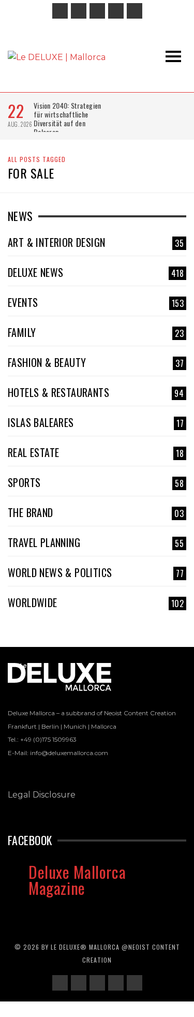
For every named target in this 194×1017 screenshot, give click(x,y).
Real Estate (96, 452)
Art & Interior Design (96, 242)
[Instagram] (78, 11)
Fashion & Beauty (96, 362)
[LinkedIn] (97, 11)
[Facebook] (60, 11)
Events (96, 302)
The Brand (96, 512)
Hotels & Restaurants (96, 392)
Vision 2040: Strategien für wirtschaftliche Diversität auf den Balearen (67, 118)
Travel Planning (96, 542)
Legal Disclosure (42, 795)
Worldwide (96, 602)
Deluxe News (96, 272)
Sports (96, 482)
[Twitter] (116, 11)
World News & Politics (96, 572)
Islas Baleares (96, 422)
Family (96, 332)
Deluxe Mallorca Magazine (77, 880)
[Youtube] (134, 11)
